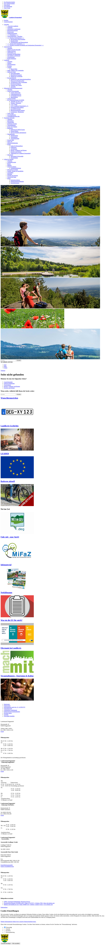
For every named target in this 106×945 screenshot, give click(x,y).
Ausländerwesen (11, 162)
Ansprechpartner (8, 21)
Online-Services (11, 51)
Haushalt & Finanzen (16, 75)
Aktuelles (6, 24)
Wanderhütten (14, 157)
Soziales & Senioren (12, 175)
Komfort (8, 930)
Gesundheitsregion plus (13, 116)
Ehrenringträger (11, 64)
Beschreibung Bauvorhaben (18, 39)
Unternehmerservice (16, 94)
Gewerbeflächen (11, 115)
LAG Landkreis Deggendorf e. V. (19, 106)
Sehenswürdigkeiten (12, 143)
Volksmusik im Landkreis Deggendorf (21, 153)
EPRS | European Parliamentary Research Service (17, 901)
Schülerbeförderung (16, 168)
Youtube (6, 714)
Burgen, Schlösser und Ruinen (19, 150)
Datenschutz (7, 705)
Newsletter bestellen (9, 716)
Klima (9, 178)
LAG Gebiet (14, 104)
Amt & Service (8, 46)
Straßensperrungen (12, 33)
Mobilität (9, 174)
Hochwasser (10, 32)
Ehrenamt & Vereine (12, 169)
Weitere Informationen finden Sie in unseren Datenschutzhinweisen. (18, 921)
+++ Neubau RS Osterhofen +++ (16, 43)
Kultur (9, 144)
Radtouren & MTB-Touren (18, 129)
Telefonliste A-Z (11, 52)
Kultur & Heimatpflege (17, 146)
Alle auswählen (16, 943)
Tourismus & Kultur (9, 118)
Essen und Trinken (12, 126)
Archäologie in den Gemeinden (19, 82)
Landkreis (6, 60)
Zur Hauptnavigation (9, 2)
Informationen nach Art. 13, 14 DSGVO (14, 707)
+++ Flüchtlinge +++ (12, 35)
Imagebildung (14, 97)
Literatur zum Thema (16, 85)
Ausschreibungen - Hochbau (14, 36)
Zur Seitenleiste (8, 6)
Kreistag (9, 66)
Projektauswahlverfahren (17, 107)
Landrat (9, 67)
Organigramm (11, 57)
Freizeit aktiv (10, 140)
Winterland (10, 155)
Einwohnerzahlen (15, 73)
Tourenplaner (14, 137)
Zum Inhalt (7, 5)
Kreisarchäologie (11, 78)
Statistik (8, 929)
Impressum (7, 704)
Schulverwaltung (11, 166)
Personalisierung (10, 932)
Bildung (9, 165)
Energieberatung (15, 183)
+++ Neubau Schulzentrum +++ (15, 38)
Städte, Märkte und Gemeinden (15, 70)
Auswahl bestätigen (6, 943)
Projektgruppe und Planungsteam (19, 42)
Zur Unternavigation (9, 3)
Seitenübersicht (8, 708)
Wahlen (9, 63)
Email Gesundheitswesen (7, 866)
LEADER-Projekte (16, 109)
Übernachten (10, 122)
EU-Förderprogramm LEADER (15, 100)
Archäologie (14, 149)
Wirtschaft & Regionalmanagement (13, 88)
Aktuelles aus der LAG (17, 101)
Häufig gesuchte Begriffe (13, 49)
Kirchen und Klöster (16, 152)
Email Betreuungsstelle (7, 865)
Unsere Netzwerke (15, 92)
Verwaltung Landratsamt (13, 55)
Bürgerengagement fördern (18, 110)
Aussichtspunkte (15, 138)
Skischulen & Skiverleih (17, 156)
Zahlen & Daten (11, 72)
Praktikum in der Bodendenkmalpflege (21, 79)
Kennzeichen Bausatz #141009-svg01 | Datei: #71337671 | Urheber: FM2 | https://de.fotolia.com (29, 903)
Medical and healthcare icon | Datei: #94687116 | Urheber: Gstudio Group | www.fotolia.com (28, 904)
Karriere (6, 20)
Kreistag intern (8, 713)
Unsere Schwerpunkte (13, 91)
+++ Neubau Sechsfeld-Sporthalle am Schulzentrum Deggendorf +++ (25, 45)
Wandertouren (11, 134)
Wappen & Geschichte (16, 76)
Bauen (9, 163)
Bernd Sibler (14, 69)
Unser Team (10, 113)
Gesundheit (10, 172)
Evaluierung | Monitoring (17, 112)
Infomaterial (10, 120)
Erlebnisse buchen (12, 123)
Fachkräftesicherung (16, 95)
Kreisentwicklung (15, 180)
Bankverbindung (11, 58)
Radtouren (10, 128)
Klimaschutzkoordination (17, 181)
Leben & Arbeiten (8, 159)
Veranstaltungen (11, 125)
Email (2, 731)
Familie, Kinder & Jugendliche (15, 171)
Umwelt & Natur (11, 177)
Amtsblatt (9, 27)
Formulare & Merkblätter (13, 54)
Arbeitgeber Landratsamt (13, 29)
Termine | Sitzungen (16, 103)
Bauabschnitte (14, 41)
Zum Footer (7, 8)
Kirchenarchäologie (16, 83)
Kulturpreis (13, 147)
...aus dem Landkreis (12, 26)
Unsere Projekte (11, 98)
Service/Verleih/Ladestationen (18, 132)
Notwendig (9, 927)
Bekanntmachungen (12, 30)
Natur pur (9, 141)
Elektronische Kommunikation (12, 711)
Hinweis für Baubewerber (17, 81)
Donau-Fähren (14, 131)
